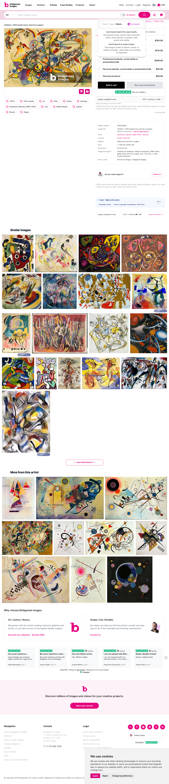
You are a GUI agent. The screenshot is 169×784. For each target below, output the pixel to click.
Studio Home (10, 751)
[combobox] (83, 14)
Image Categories (12, 744)
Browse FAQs (38, 635)
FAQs (6, 755)
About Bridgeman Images (15, 732)
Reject (105, 776)
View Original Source (141, 131)
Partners (8, 736)
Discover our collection (19, 635)
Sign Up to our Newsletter (16, 759)
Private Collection (123, 138)
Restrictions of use (91, 744)
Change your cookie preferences (97, 748)
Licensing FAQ (160, 112)
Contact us (157, 174)
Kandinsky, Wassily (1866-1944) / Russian (132, 135)
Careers (7, 748)
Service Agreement (91, 740)
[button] (130, 203)
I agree (95, 776)
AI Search (130, 15)
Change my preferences (122, 776)
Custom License (147, 32)
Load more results (84, 462)
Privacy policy (89, 736)
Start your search (84, 705)
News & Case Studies (14, 740)
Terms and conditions (93, 732)
